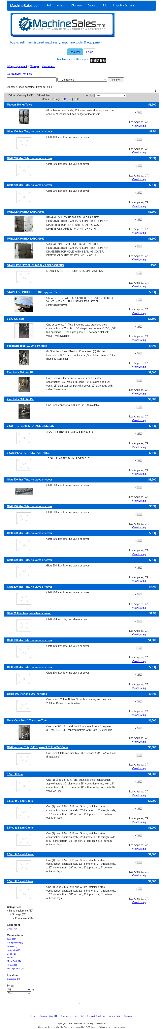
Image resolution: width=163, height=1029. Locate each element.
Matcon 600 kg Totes (19, 104)
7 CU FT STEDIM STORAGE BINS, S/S (30, 425)
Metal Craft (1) (14, 961)
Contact (92, 5)
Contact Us (65, 1016)
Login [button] (89, 51)
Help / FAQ (79, 1016)
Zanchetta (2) (13, 950)
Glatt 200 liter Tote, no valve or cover (29, 158)
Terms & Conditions (96, 1016)
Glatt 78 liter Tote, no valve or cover (29, 613)
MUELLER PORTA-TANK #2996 (25, 211)
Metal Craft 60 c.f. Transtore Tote (27, 720)
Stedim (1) (12, 965)
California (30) (13, 979)
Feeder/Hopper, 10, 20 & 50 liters (27, 345)
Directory (76, 5)
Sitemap (128, 1016)
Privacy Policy (115, 1016)
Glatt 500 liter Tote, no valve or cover (29, 479)
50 (70, 99)
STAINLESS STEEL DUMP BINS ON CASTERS (35, 265)
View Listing (139, 125)
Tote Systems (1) (15, 968)
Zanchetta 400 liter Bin (20, 372)
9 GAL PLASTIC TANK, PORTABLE (28, 452)
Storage (34, 66)
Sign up (43, 1016)
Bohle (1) (11, 954)
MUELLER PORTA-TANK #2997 (25, 238)
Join (105, 5)
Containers (48, 66)
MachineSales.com (25, 6)
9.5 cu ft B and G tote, (20, 854)
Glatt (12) (11, 939)
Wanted (61, 5)
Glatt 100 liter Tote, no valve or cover (29, 131)
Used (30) (12, 928)
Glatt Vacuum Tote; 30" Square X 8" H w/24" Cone (37, 747)
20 (64, 99)
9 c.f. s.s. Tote (15, 318)
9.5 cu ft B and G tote (20, 800)
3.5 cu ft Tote (15, 774)
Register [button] (75, 51)
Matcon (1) (12, 957)
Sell (48, 5)
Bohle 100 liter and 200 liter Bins (27, 693)
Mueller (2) (12, 946)
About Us (53, 1016)
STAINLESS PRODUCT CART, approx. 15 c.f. (34, 292)
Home (34, 1016)
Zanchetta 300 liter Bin (20, 399)
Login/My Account (123, 5)
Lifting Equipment (17, 66)
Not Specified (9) (15, 942)
